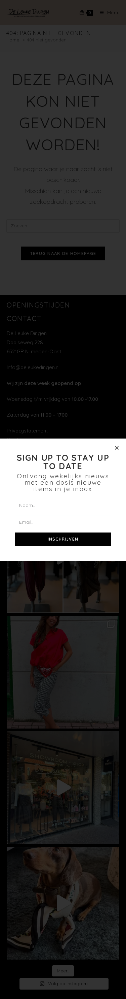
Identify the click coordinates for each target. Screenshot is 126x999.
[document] (63, 499)
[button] (116, 447)
